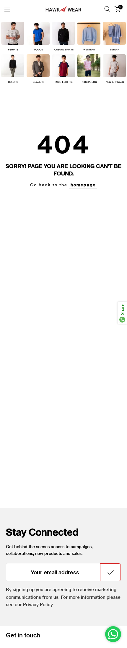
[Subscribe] (110, 572)
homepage (83, 185)
